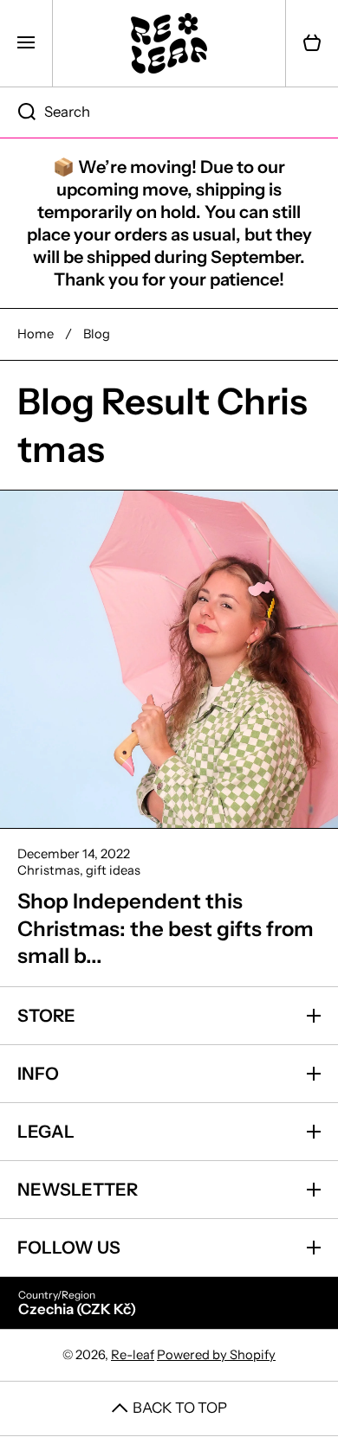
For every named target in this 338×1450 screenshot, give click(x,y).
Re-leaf (132, 1355)
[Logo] (169, 43)
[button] (312, 43)
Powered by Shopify (216, 1355)
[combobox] (169, 112)
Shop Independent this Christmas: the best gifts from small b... (165, 928)
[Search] (18, 112)
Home (35, 334)
